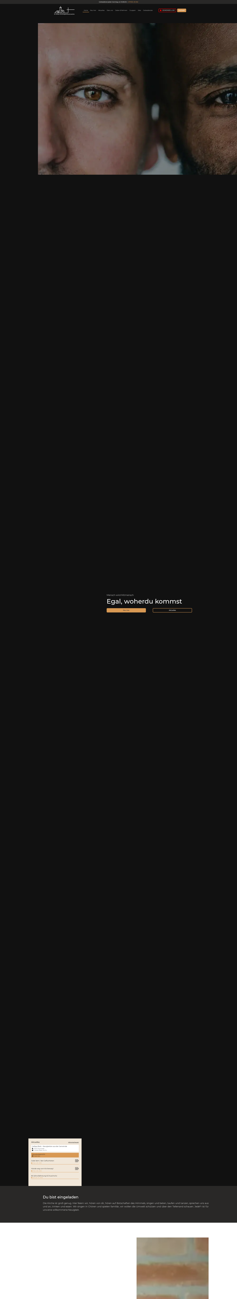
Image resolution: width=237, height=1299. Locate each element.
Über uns (110, 10)
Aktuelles (101, 10)
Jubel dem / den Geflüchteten (42, 1161)
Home (86, 10)
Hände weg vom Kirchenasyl (42, 1169)
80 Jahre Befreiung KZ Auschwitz (44, 1176)
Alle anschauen (73, 1142)
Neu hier (93, 10)
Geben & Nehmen (121, 10)
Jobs (139, 10)
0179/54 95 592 (133, 2)
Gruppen (133, 10)
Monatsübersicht (38, 1154)
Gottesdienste (148, 10)
